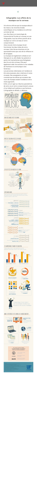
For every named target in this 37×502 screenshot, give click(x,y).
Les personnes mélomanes (12, 71)
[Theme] (30, 3)
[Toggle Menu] (34, 3)
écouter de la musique (15, 45)
